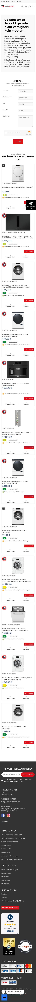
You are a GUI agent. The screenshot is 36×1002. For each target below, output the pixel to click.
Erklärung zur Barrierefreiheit (11, 859)
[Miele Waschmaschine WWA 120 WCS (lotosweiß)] (18, 516)
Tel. (4, 103)
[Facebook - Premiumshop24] (3, 815)
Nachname (6, 97)
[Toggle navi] (33, 6)
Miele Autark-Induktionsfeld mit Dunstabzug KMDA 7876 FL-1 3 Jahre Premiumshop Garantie (17, 237)
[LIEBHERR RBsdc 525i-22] (5, 440)
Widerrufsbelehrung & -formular (13, 838)
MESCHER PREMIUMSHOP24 (14, 989)
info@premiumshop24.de (10, 802)
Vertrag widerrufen (10, 908)
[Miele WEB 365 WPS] (5, 734)
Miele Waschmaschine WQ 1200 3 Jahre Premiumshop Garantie (15, 482)
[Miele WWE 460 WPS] (5, 293)
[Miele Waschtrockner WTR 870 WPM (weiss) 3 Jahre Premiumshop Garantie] (18, 663)
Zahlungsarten (6, 845)
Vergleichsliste (10, 208)
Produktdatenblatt (13, 195)
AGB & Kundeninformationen (11, 835)
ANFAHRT (4, 821)
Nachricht (6, 116)
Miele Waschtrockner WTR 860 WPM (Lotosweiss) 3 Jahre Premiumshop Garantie (16, 580)
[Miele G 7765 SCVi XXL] (5, 636)
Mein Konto (5, 877)
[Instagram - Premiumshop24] (8, 815)
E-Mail (5, 110)
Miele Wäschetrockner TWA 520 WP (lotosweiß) (17, 187)
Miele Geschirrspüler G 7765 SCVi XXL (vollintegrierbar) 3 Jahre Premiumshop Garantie (15, 630)
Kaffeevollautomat (8, 379)
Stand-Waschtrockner (9, 575)
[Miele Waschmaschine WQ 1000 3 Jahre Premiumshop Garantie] (18, 320)
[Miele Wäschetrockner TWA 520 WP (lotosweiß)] (18, 173)
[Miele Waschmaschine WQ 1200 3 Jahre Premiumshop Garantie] (18, 467)
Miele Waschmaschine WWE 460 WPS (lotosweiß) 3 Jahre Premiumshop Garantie (16, 286)
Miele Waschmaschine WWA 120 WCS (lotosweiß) (14, 531)
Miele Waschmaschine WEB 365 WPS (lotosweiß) (14, 727)
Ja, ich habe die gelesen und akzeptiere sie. (17, 780)
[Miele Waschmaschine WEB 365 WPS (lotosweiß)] (18, 713)
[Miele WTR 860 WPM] (5, 587)
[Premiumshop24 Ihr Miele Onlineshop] (7, 6)
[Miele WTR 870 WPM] (5, 685)
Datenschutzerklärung (23, 779)
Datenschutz (6, 849)
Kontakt (4, 894)
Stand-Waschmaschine (9, 281)
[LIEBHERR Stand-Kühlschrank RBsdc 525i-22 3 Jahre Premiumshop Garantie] (18, 418)
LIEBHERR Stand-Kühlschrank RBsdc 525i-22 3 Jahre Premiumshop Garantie (16, 433)
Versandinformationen (9, 842)
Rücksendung (6, 873)
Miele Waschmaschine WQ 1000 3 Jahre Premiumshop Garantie (15, 335)
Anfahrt (4, 897)
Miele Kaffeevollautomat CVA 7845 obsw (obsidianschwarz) (15, 384)
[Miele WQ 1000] (5, 342)
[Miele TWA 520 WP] (5, 195)
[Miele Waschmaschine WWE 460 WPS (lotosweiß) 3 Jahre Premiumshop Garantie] (18, 271)
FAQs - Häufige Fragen (9, 870)
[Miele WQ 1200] (5, 489)
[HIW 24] (22, 994)
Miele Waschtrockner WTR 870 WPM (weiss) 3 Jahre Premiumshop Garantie (17, 678)
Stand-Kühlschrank (8, 428)
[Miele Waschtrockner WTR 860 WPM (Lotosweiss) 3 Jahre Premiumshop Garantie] (18, 565)
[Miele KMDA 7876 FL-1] (5, 244)
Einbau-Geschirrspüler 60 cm (11, 624)
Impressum (5, 852)
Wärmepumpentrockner (9, 183)
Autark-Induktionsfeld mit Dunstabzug (13, 232)
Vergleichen (5, 880)
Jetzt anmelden (27, 774)
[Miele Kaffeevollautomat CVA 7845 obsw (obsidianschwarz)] (18, 369)
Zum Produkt (28, 252)
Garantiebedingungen (9, 856)
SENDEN (18, 141)
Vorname (6, 90)
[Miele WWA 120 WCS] (5, 538)
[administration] (25, 993)
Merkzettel (26, 208)
